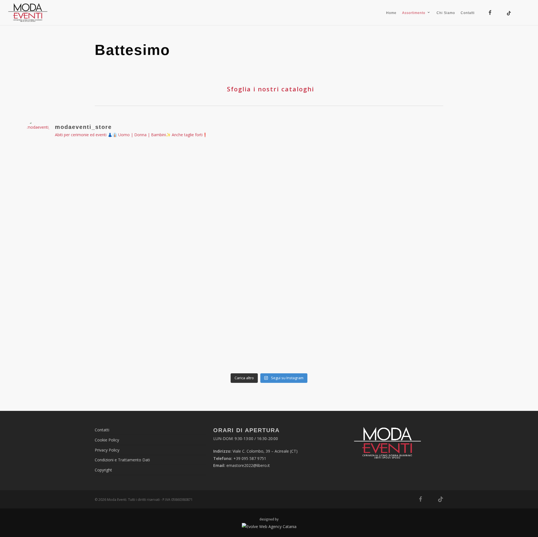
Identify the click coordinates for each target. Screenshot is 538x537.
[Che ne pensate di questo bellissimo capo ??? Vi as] (269, 342)
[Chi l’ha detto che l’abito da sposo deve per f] (463, 230)
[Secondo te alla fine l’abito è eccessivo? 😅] (74, 174)
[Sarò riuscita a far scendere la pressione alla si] (269, 230)
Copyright (103, 470)
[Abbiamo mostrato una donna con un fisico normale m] (366, 174)
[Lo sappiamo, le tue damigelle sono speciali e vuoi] (171, 286)
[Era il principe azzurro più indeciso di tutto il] (366, 230)
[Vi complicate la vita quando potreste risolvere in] (269, 174)
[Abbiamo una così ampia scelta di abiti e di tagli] (366, 286)
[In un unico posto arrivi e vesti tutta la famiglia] (269, 286)
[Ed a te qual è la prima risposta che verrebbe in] (463, 286)
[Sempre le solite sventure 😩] (171, 342)
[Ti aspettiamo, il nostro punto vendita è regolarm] (171, 174)
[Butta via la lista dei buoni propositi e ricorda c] (366, 342)
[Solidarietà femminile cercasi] (171, 230)
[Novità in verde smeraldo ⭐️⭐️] (74, 286)
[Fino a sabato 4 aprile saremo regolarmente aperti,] (74, 230)
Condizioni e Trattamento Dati (122, 459)
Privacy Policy (107, 450)
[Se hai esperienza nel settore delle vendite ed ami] (74, 342)
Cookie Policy (107, 440)
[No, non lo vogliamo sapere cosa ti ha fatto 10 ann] (463, 174)
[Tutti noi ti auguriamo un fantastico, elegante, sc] (463, 342)
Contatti (102, 429)
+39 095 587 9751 (249, 458)
